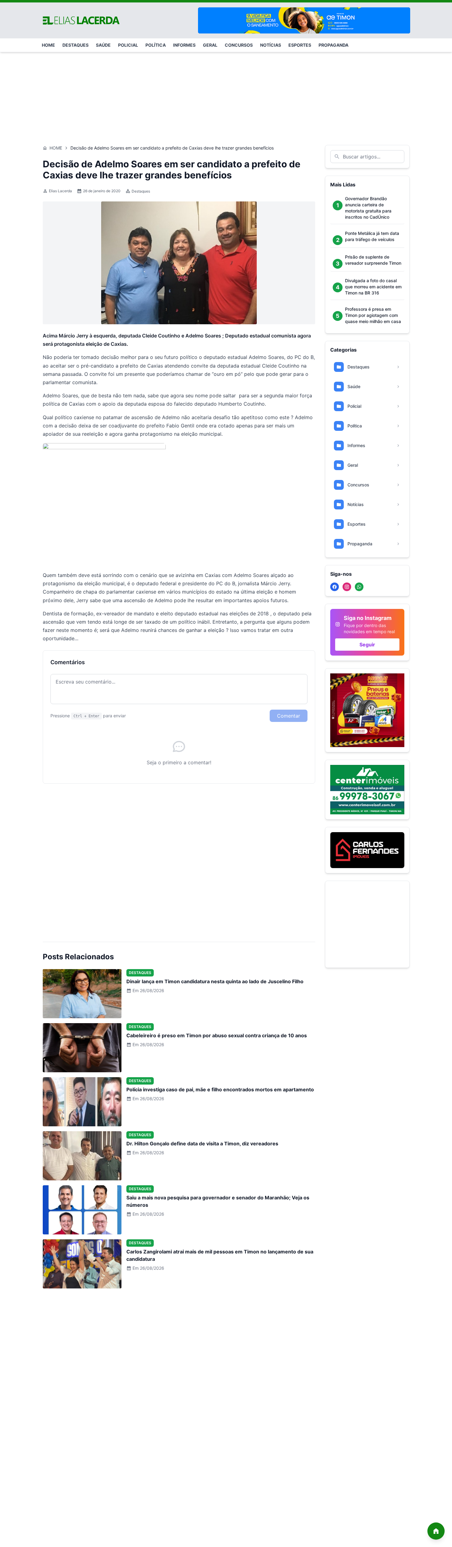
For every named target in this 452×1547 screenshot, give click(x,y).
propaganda (333, 45)
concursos (239, 45)
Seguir (367, 644)
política (155, 45)
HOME (48, 45)
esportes (299, 45)
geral (210, 45)
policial (128, 45)
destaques (75, 45)
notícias (270, 45)
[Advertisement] (226, 95)
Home (56, 147)
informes (184, 45)
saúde (103, 45)
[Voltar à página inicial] (436, 1531)
